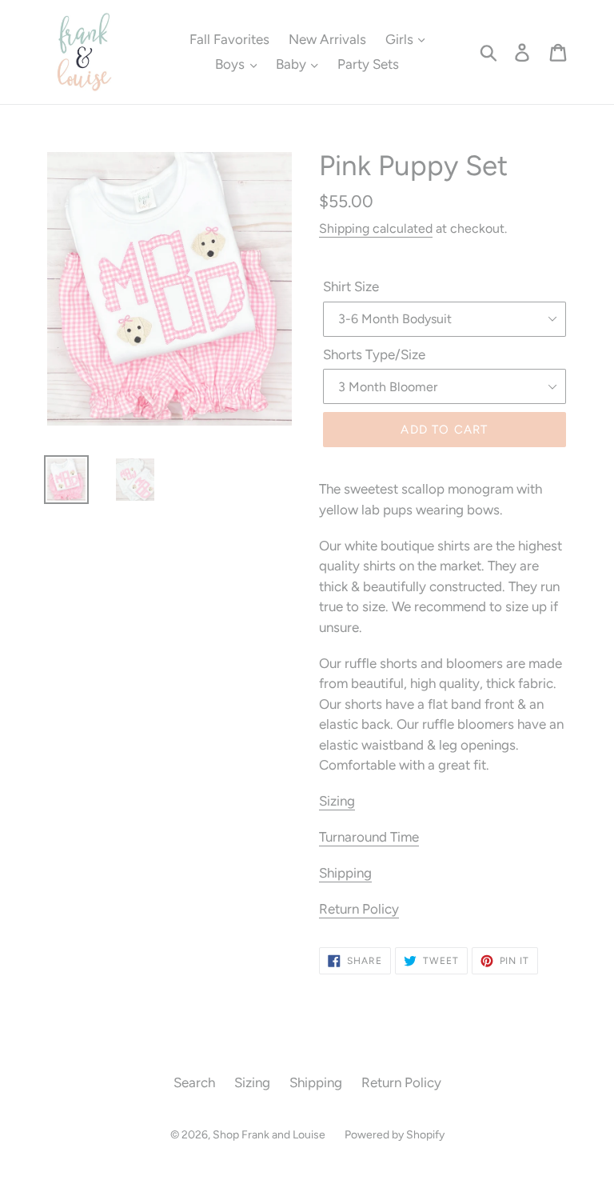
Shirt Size (351, 286)
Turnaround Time (369, 837)
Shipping (345, 873)
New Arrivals (327, 39)
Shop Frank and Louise (269, 1135)
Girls (401, 39)
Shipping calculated (376, 228)
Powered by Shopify (395, 1135)
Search (194, 1082)
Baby (292, 64)
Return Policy (359, 909)
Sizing (337, 801)
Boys (231, 64)
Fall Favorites (229, 39)
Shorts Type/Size (374, 354)
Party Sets (368, 64)
